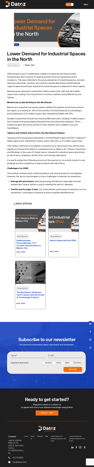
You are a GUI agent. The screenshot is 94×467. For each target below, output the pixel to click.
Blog (46, 436)
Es (68, 4)
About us (32, 437)
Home (26, 436)
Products (40, 436)
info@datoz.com (19, 462)
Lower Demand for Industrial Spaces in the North (58, 438)
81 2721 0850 (18, 457)
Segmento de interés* (20, 363)
